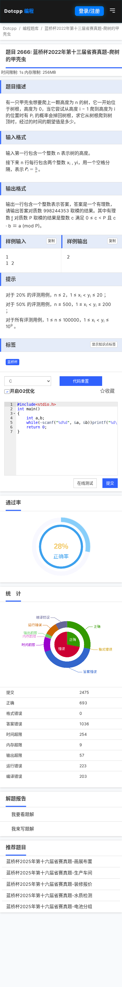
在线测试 (85, 483)
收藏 (110, 391)
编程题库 (31, 28)
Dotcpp (19, 11)
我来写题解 (22, 829)
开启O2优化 (22, 391)
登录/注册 (89, 11)
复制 (51, 241)
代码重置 (81, 381)
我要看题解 (22, 814)
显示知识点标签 (104, 344)
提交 (110, 483)
